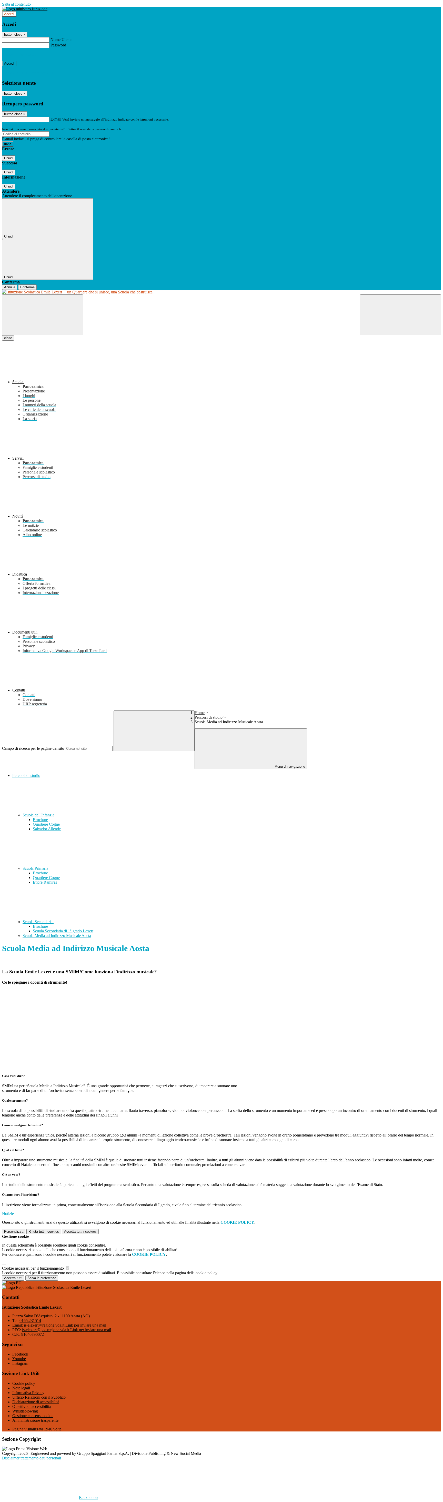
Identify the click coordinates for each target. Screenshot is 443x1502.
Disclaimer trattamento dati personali (31, 1458)
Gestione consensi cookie (32, 1416)
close (8, 338)
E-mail (56, 119)
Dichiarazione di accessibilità (35, 1402)
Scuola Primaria (36, 868)
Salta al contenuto (16, 4)
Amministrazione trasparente (35, 1420)
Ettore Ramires (45, 882)
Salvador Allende (47, 829)
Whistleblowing (25, 1411)
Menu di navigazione (289, 766)
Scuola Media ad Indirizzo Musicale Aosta (57, 935)
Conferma (27, 287)
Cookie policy (23, 1383)
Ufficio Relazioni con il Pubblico (39, 1397)
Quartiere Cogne (46, 824)
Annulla (9, 287)
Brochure (40, 819)
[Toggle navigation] (42, 314)
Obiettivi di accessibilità (31, 1406)
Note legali (21, 1388)
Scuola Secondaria (38, 922)
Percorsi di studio (209, 717)
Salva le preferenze (41, 1278)
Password (58, 45)
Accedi (9, 14)
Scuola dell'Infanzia (39, 815)
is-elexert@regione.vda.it (65, 1325)
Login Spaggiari (133, 129)
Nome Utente (61, 39)
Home (200, 712)
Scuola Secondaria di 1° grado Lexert (63, 931)
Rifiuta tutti (43, 1231)
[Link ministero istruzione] (24, 9)
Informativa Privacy (28, 1392)
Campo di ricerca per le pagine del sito (33, 748)
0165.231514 (30, 1320)
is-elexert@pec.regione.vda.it (66, 1330)
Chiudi (8, 158)
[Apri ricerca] (400, 314)
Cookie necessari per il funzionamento (33, 1268)
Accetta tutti (80, 1231)
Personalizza (13, 1231)
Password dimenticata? (20, 54)
